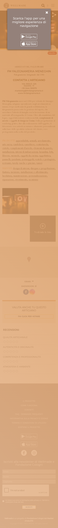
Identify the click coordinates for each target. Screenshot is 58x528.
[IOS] (29, 43)
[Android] (29, 36)
